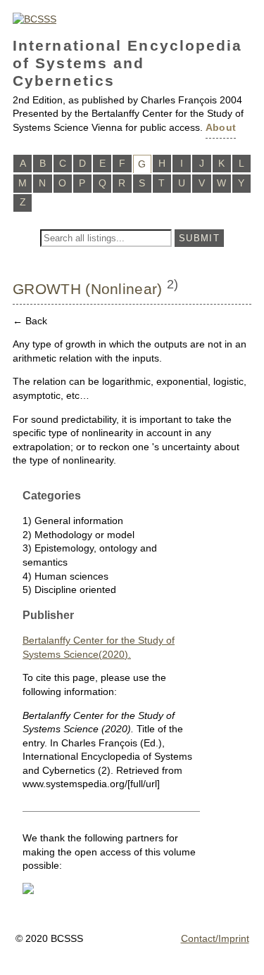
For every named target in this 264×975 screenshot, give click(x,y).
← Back (30, 320)
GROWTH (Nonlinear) (88, 289)
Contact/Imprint (215, 938)
